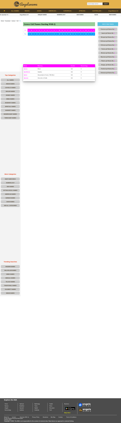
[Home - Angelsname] (4, 11)
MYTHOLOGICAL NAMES (10, 190)
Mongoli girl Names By (108, 37)
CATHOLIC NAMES (10, 87)
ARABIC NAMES (10, 95)
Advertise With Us (24, 417)
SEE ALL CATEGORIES (10, 205)
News (50, 406)
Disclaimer (45, 417)
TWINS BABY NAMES (10, 118)
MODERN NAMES (10, 266)
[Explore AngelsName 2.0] (85, 404)
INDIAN (27, 11)
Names (6, 406)
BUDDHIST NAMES (10, 102)
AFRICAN (82, 11)
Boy (25, 34)
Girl (17, 20)
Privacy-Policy (35, 417)
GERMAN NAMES (10, 198)
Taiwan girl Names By (107, 49)
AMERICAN (52, 11)
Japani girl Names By (107, 33)
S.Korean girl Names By (108, 45)
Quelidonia (27, 72)
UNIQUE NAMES (42, 14)
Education (52, 408)
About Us (6, 417)
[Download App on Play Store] (70, 408)
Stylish (36, 408)
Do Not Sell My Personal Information (13, 418)
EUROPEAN (67, 11)
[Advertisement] (10, 47)
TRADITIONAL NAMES (10, 285)
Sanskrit (22, 408)
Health (51, 403)
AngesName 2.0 (113, 11)
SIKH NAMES (10, 186)
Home (2, 20)
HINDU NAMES (10, 99)
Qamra (25, 69)
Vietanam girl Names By (108, 72)
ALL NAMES (15, 11)
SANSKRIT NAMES (10, 110)
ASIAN (39, 11)
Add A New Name (108, 24)
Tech (50, 410)
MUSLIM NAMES (10, 91)
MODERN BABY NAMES (10, 114)
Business (66, 403)
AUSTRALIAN (96, 11)
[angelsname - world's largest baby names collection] (26, 4)
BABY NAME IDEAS (10, 179)
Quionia (26, 78)
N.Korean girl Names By (108, 41)
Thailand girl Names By (108, 68)
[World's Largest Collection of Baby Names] (85, 410)
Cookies (60, 417)
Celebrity (36, 410)
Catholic (22, 410)
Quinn (25, 75)
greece (13, 20)
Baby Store (67, 412)
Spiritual (22, 403)
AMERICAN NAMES (10, 194)
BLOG (96, 14)
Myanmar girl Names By (108, 57)
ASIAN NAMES (10, 201)
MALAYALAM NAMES (10, 270)
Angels (6, 408)
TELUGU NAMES (10, 281)
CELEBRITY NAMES (10, 289)
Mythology (37, 403)
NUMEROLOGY (61, 14)
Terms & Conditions (71, 417)
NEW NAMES (112, 14)
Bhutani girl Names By (108, 53)
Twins (35, 406)
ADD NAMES (80, 14)
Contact (14, 417)
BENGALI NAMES (10, 278)
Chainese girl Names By (108, 29)
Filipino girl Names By (108, 60)
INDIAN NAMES (10, 83)
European (7, 20)
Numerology (8, 410)
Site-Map (53, 417)
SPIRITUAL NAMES (10, 106)
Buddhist (22, 406)
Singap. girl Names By (108, 64)
